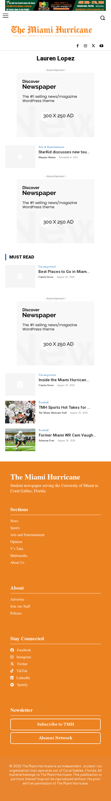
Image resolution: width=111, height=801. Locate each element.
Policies (16, 613)
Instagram (23, 656)
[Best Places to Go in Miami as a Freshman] (20, 276)
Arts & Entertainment (51, 146)
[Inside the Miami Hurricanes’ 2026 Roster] (20, 384)
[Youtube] (101, 46)
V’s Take (16, 548)
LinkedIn (22, 677)
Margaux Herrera (47, 157)
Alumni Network (55, 738)
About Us (17, 562)
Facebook (23, 649)
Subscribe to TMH (55, 724)
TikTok (21, 670)
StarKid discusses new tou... (64, 152)
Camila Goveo (45, 277)
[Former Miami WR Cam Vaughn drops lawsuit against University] (20, 440)
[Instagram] (86, 46)
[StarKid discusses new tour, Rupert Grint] (20, 156)
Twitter (22, 663)
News (14, 520)
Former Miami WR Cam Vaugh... (67, 435)
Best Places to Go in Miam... (64, 271)
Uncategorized (47, 266)
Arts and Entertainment (27, 534)
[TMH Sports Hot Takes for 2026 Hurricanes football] (20, 412)
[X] (93, 46)
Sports (15, 527)
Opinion (16, 541)
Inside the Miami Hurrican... (64, 380)
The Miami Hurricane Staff (53, 412)
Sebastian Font (46, 440)
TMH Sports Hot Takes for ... (64, 407)
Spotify (22, 684)
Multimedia (18, 555)
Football (44, 402)
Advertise (17, 599)
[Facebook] (78, 46)
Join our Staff (20, 606)
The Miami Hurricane (45, 476)
